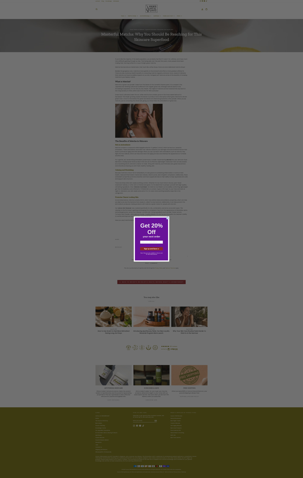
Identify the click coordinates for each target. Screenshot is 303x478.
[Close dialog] (167, 218)
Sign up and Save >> (151, 249)
